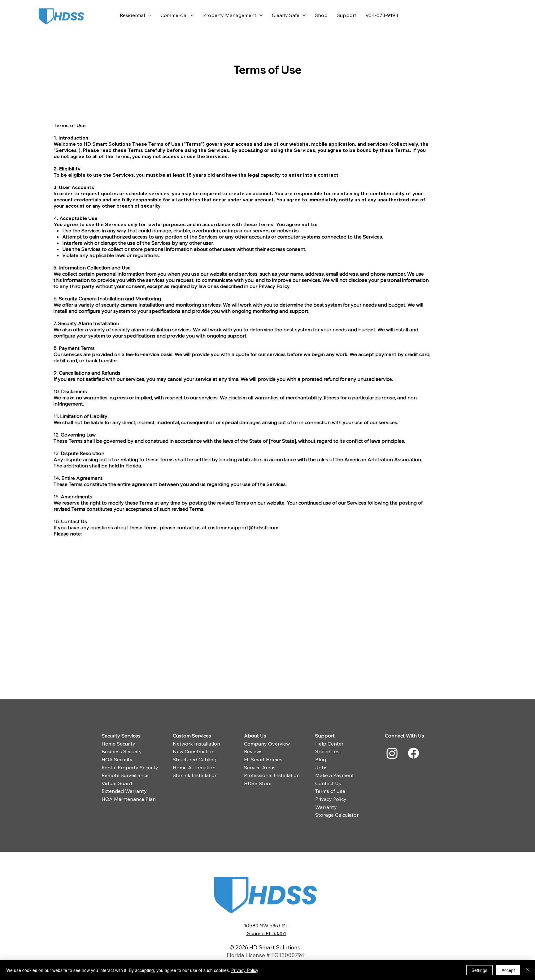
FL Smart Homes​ (263, 759)
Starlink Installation (195, 775)
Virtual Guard (117, 783)
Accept (508, 970)
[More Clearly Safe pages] (304, 15)
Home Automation (194, 767)
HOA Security (117, 759)
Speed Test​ (328, 751)
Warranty (326, 807)
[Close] (527, 970)
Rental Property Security (130, 767)
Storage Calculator (337, 815)
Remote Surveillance (125, 775)
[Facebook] (413, 753)
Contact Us (328, 783)
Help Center (329, 744)
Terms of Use (330, 791)
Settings (479, 970)
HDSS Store (258, 783)
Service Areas (260, 767)
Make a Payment (334, 775)
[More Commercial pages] (192, 15)
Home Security (118, 744)
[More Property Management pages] (261, 15)
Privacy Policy (330, 799)
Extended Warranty (124, 791)
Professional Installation (272, 775)
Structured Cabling (194, 759)
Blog (320, 759)
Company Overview (267, 744)
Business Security (122, 751)
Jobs (321, 767)
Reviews (253, 751)
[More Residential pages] (149, 15)
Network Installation (196, 744)
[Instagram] (392, 753)
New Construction (194, 751)
